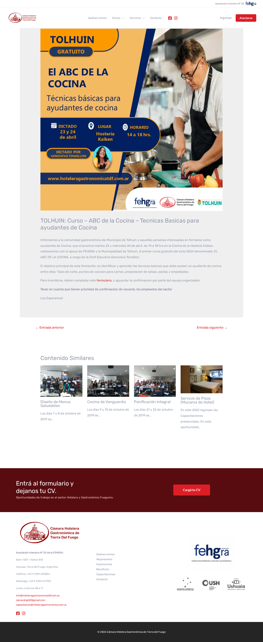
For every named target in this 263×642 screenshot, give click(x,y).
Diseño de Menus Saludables (55, 403)
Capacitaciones (105, 574)
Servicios (135, 18)
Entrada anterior (49, 327)
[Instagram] (176, 18)
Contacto (156, 18)
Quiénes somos (97, 18)
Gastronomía (104, 564)
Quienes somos (105, 554)
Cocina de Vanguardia (106, 401)
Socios (116, 18)
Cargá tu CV (191, 490)
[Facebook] (170, 18)
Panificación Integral (152, 401)
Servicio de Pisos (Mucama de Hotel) (197, 400)
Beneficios (102, 569)
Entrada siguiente (212, 327)
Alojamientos (104, 559)
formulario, (104, 280)
